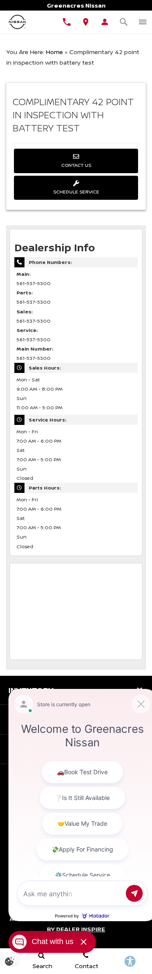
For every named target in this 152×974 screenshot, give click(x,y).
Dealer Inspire (80, 929)
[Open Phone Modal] (66, 22)
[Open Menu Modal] (142, 22)
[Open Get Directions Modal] (85, 22)
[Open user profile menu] (104, 22)
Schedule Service (76, 191)
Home (54, 52)
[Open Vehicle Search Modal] (123, 22)
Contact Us (76, 165)
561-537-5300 (33, 283)
